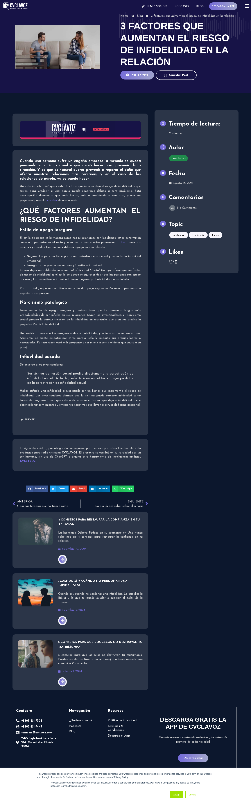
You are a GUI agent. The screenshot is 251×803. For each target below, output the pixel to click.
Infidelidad (178, 235)
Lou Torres (178, 158)
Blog (200, 6)
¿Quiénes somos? (154, 6)
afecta (124, 242)
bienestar (51, 200)
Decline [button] (192, 794)
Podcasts (182, 6)
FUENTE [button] (30, 420)
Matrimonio (198, 235)
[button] (37, 489)
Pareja (215, 235)
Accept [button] (176, 794)
